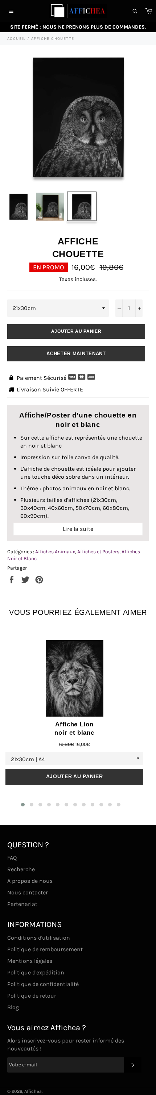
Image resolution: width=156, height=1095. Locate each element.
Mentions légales (29, 960)
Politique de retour (31, 995)
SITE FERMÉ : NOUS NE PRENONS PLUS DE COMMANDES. (78, 27)
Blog (13, 1007)
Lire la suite (78, 528)
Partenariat (22, 904)
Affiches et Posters (98, 552)
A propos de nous (30, 880)
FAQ (12, 857)
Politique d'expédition (35, 972)
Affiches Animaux (55, 552)
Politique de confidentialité (43, 984)
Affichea (33, 1091)
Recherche (21, 869)
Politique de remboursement (45, 949)
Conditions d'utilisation (38, 937)
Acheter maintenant (76, 353)
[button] (23, 804)
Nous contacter (27, 892)
